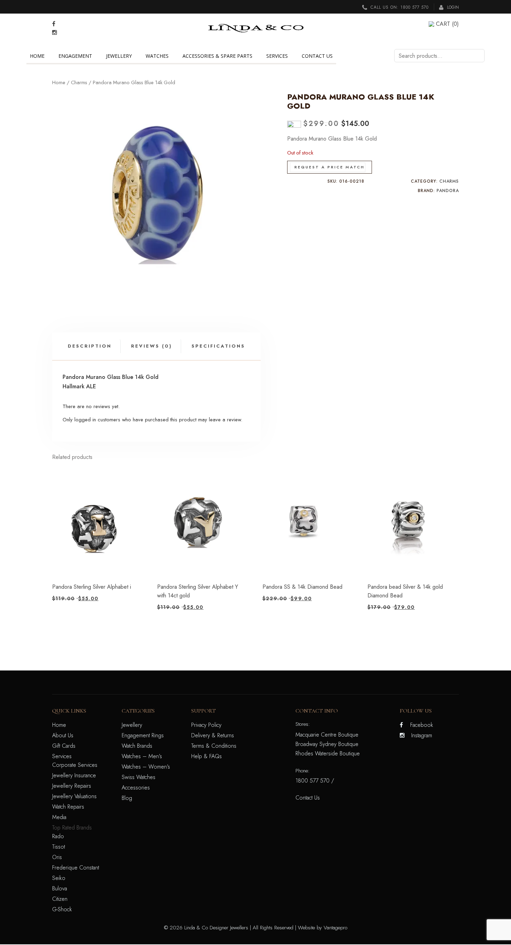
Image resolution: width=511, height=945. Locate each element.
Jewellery (119, 56)
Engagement (75, 56)
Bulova (59, 888)
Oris (57, 857)
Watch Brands (137, 746)
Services (277, 56)
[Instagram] (54, 33)
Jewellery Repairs (71, 786)
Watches (157, 56)
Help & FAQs (206, 756)
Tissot (58, 847)
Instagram (421, 735)
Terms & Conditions (213, 746)
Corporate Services (74, 765)
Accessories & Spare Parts (217, 56)
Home (37, 56)
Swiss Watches (138, 777)
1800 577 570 (414, 7)
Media (59, 817)
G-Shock (62, 909)
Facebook (421, 725)
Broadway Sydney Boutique (326, 744)
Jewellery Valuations (74, 796)
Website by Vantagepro (322, 927)
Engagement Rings (143, 735)
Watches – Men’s (142, 756)
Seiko (58, 878)
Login (452, 7)
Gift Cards (63, 746)
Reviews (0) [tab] (151, 346)
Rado (58, 836)
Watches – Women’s (146, 767)
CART (447, 24)
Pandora (448, 191)
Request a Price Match (329, 167)
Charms (79, 82)
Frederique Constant (75, 868)
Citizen (59, 899)
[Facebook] (53, 24)
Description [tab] (90, 346)
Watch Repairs (68, 807)
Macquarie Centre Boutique (326, 735)
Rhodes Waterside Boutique (327, 753)
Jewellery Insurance (74, 775)
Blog (127, 798)
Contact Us (317, 56)
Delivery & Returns (212, 735)
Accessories (136, 788)
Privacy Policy (206, 725)
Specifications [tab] (218, 346)
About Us (62, 735)
